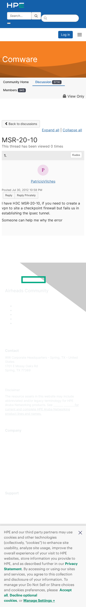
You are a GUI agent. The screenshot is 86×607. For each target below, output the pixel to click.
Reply (8, 195)
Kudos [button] (76, 155)
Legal (9, 476)
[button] (80, 532)
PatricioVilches (43, 181)
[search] (36, 16)
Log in (65, 34)
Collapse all (72, 130)
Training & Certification (21, 512)
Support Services (17, 500)
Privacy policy (15, 463)
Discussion (47, 82)
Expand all (50, 130)
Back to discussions (22, 124)
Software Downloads (20, 519)
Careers (10, 443)
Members (13, 90)
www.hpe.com (63, 405)
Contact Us (13, 450)
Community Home (16, 82)
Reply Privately (26, 195)
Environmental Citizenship (23, 456)
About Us (11, 437)
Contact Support (17, 506)
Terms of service (17, 470)
